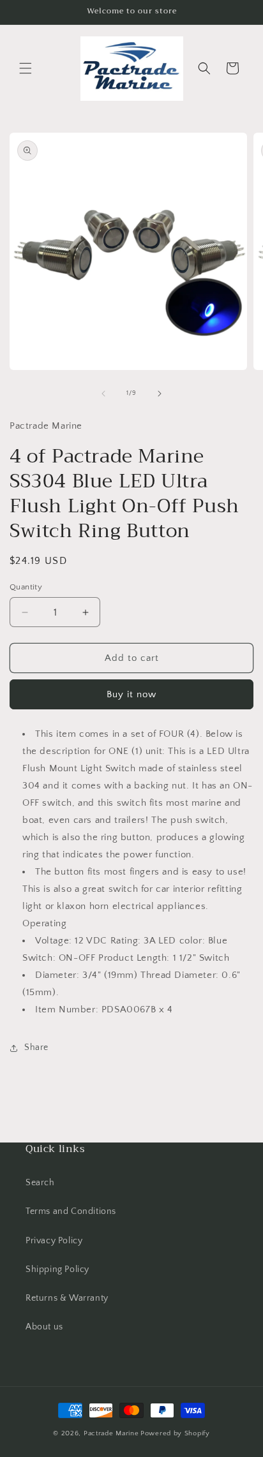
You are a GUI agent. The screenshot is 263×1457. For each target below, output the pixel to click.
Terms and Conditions (71, 1211)
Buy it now (131, 694)
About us (44, 1327)
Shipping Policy (57, 1269)
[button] (25, 68)
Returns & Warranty (67, 1298)
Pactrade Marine (111, 1433)
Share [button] (36, 1047)
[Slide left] (103, 394)
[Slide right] (160, 394)
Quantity (26, 586)
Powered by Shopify (175, 1433)
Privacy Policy (54, 1241)
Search (40, 1183)
